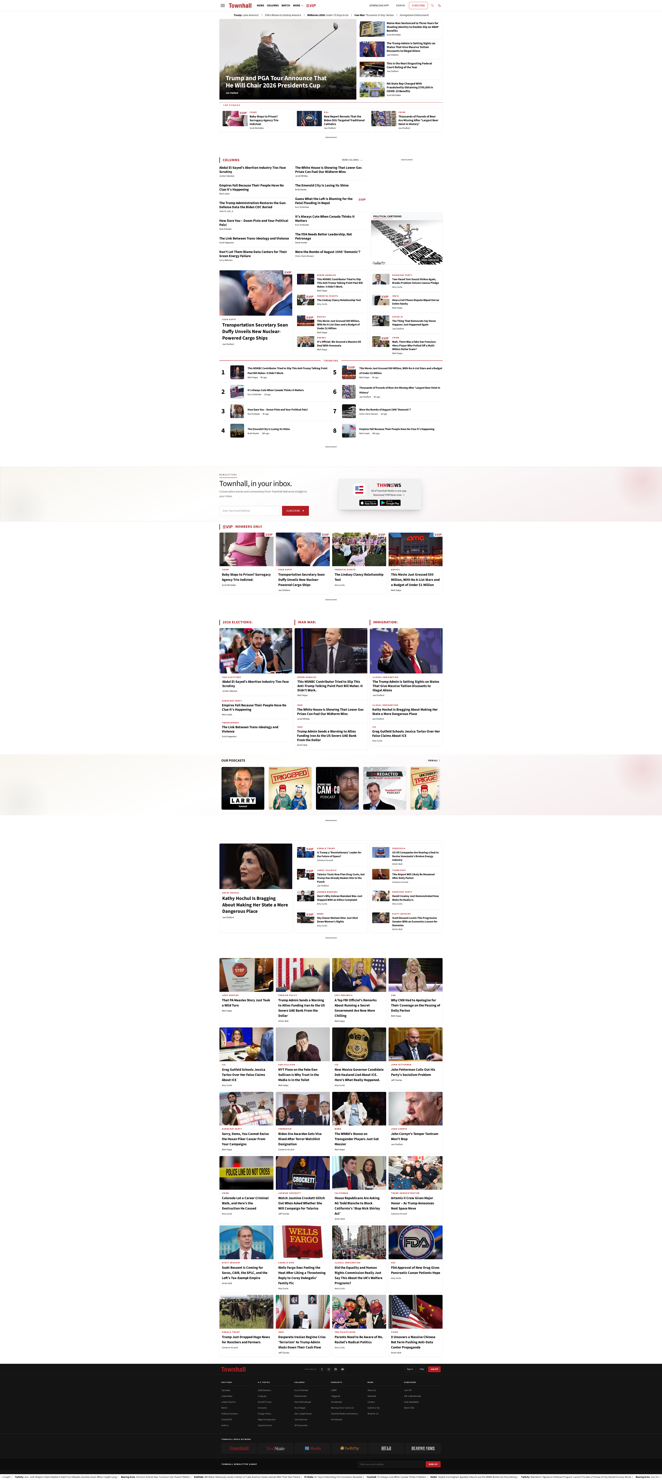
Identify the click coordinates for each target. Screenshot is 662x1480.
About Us (372, 1390)
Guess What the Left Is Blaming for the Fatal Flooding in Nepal (324, 200)
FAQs (422, 1369)
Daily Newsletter (411, 1402)
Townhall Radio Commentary (344, 1413)
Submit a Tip (373, 1407)
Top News (225, 1390)
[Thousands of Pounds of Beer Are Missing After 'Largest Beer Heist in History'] (349, 392)
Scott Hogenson (229, 736)
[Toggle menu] (222, 5)
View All (433, 760)
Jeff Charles (396, 1080)
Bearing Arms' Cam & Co (342, 1407)
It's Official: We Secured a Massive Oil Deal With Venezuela (339, 343)
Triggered (335, 1396)
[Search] (432, 5)
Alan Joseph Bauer (303, 1413)
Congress (262, 1396)
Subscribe (293, 511)
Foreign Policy (264, 1413)
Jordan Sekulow (229, 691)
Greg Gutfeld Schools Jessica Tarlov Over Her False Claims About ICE (406, 733)
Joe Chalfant (228, 344)
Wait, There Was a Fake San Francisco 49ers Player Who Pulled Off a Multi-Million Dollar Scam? (414, 345)
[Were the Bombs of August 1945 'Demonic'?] (349, 411)
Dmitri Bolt (302, 745)
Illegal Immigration (267, 1419)
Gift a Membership (412, 1396)
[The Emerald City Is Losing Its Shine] (237, 431)
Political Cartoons (387, 216)
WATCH (286, 5)
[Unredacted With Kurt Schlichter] (384, 788)
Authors (225, 1425)
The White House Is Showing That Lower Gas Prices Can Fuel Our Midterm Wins (328, 169)
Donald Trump (264, 1402)
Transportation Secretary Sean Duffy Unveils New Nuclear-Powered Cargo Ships (255, 331)
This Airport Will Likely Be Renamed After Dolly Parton (413, 876)
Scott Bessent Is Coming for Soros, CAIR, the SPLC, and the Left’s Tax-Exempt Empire (244, 1272)
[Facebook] (335, 1369)
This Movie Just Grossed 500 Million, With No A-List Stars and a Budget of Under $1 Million (338, 324)
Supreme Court (265, 1425)
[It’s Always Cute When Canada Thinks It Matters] (237, 392)
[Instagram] (329, 1369)
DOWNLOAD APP (379, 5)
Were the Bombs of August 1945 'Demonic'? (327, 252)
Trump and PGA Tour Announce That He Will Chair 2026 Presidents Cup (276, 82)
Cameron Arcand (325, 860)
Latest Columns (228, 1402)
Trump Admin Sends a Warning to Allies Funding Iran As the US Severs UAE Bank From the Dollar (327, 735)
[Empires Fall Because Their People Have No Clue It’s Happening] (349, 431)
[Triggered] (290, 788)
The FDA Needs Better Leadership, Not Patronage (323, 236)
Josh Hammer (301, 1419)
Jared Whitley (303, 718)
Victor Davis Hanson (368, 414)
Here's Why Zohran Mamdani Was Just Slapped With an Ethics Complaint (339, 898)
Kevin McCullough (302, 1402)
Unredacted (336, 1402)
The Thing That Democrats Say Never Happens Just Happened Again (414, 323)
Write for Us (373, 1413)
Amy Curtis (322, 304)
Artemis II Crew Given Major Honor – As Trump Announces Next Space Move (412, 1203)
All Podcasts (336, 1419)
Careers (371, 1402)
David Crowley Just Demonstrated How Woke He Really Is (415, 898)
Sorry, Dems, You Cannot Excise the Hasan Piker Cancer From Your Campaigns (245, 1139)
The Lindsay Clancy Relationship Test (339, 300)
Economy (262, 1407)
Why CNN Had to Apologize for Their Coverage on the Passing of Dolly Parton (415, 1005)
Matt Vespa (322, 290)
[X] (322, 1369)
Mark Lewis (364, 433)
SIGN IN (400, 5)
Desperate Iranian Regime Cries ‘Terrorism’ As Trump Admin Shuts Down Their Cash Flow (302, 1342)
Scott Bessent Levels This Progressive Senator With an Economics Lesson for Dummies (414, 921)
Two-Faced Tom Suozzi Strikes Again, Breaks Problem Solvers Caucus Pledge (415, 281)
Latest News (226, 1396)
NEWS (260, 5)
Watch (224, 1407)
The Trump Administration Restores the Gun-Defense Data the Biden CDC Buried (253, 205)
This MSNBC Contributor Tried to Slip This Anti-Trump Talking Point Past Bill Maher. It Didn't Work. (340, 283)
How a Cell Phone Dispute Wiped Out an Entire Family (415, 302)
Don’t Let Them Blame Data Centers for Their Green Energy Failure (253, 254)
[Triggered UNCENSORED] (431, 788)
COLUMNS (273, 5)
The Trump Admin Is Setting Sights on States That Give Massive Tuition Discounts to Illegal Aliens (406, 686)
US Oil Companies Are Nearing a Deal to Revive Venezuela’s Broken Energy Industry (415, 856)
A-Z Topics (264, 1382)
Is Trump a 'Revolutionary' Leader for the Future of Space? (339, 854)
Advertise (372, 1396)
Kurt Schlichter (255, 394)
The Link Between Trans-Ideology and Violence (254, 238)
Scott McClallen (229, 585)
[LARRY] (242, 788)
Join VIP (434, 1369)
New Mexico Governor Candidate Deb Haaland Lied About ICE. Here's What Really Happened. (359, 1074)
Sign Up (433, 1464)
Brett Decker (253, 433)
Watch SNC (409, 1407)
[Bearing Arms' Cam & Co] (337, 788)
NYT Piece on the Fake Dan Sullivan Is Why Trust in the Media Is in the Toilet (298, 1074)
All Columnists (300, 1425)
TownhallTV (226, 1419)
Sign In (410, 1369)
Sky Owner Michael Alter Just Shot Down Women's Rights (337, 920)
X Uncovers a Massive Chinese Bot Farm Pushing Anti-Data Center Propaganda (413, 1342)
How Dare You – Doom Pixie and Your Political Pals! (253, 222)
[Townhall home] (233, 1369)
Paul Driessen (254, 414)
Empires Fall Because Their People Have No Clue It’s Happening (251, 187)
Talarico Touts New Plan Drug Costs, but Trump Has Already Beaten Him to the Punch (341, 878)
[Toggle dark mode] (440, 5)
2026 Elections (264, 1390)
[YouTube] (342, 1369)
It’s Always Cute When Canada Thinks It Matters (325, 218)
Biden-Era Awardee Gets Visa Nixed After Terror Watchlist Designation (300, 1139)
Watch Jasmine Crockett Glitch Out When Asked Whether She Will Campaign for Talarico (301, 1203)
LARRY (334, 1390)
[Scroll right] (440, 784)
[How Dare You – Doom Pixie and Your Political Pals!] (237, 411)
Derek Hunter (300, 1396)
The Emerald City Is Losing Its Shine (322, 185)
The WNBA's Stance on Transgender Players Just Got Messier (357, 1139)
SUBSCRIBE (418, 5)
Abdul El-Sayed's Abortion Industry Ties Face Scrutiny (252, 169)
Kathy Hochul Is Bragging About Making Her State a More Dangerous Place (405, 711)
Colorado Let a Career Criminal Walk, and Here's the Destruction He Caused (245, 1203)
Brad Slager (300, 1407)
